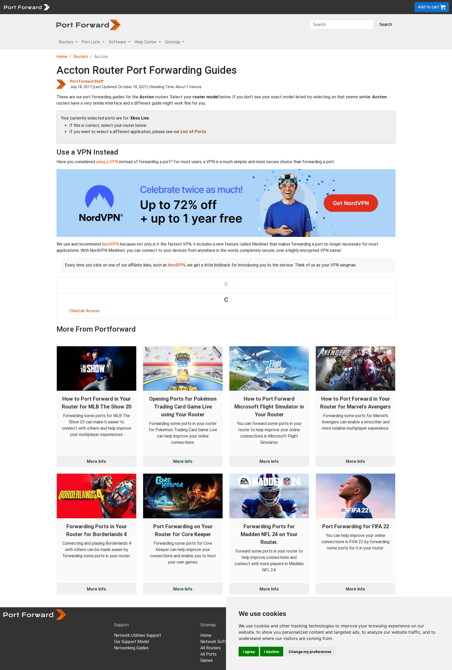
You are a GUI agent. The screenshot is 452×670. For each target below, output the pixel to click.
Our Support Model (131, 641)
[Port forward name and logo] (26, 6)
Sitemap (162, 6)
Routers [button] (66, 41)
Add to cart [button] (429, 6)
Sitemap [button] (173, 41)
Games (206, 660)
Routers (72, 6)
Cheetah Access (84, 310)
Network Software (217, 641)
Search (385, 24)
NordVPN (110, 244)
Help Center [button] (146, 41)
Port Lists (92, 6)
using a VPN (107, 161)
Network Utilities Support (137, 635)
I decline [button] (271, 651)
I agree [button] (249, 651)
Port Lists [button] (91, 41)
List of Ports (193, 131)
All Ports (208, 654)
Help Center (139, 6)
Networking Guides (131, 647)
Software (115, 6)
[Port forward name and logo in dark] (88, 24)
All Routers (210, 647)
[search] (176, 6)
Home (61, 56)
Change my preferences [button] (310, 651)
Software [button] (118, 41)
